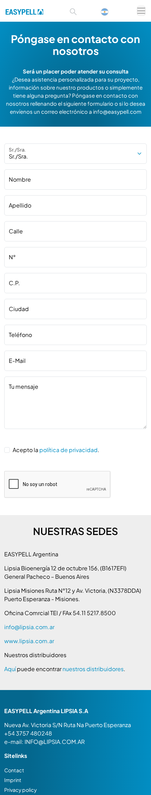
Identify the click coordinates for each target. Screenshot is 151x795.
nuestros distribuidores (93, 669)
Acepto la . (56, 449)
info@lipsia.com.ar (29, 627)
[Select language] (108, 11)
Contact (14, 770)
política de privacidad (68, 449)
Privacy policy (20, 790)
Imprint (12, 780)
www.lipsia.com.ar (29, 641)
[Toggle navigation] (141, 11)
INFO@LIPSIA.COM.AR (55, 741)
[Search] (73, 11)
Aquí (10, 669)
